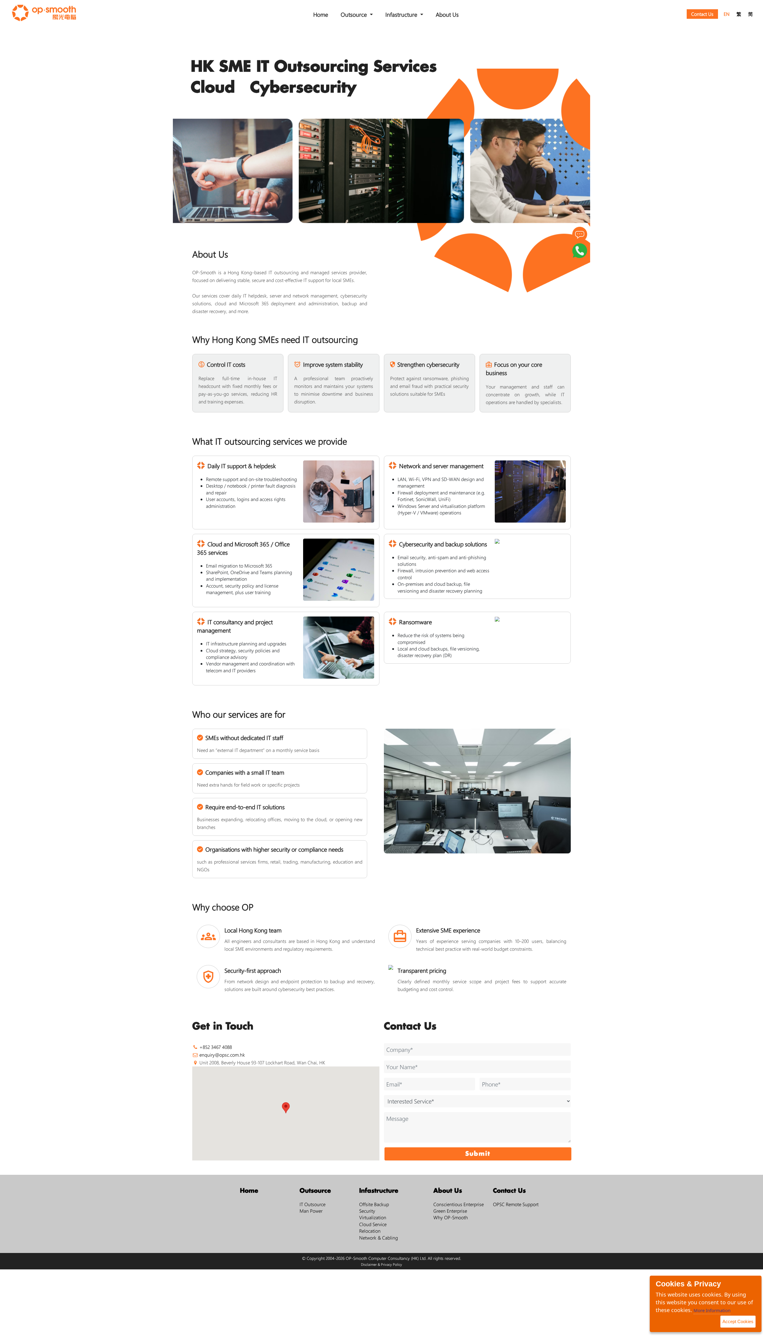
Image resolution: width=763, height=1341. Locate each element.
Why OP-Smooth (450, 1217)
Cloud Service (373, 1224)
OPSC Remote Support (516, 1204)
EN (727, 14)
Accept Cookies (737, 1321)
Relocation (370, 1231)
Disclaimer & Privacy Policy (381, 1264)
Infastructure (378, 1191)
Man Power (311, 1211)
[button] (286, 1107)
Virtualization (372, 1217)
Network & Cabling (378, 1237)
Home (320, 14)
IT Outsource (312, 1204)
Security (367, 1211)
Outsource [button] (354, 14)
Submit (477, 1154)
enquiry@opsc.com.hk (222, 1055)
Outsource (315, 1191)
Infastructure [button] (402, 14)
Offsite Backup (374, 1204)
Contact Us (702, 14)
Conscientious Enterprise (458, 1204)
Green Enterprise (450, 1211)
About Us (447, 14)
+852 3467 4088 (215, 1047)
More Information (712, 1310)
